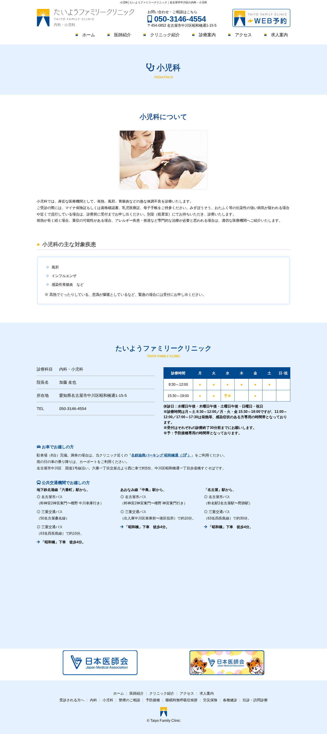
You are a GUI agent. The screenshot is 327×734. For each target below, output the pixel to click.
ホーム (88, 34)
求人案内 (279, 34)
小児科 (108, 700)
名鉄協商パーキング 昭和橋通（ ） (161, 455)
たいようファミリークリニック (85, 17)
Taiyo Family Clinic (165, 720)
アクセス (243, 34)
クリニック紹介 (165, 34)
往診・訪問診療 (255, 700)
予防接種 (153, 700)
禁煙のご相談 (129, 700)
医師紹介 (122, 34)
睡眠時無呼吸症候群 (182, 700)
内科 (93, 700)
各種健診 (230, 700)
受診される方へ (71, 700)
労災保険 (210, 700)
